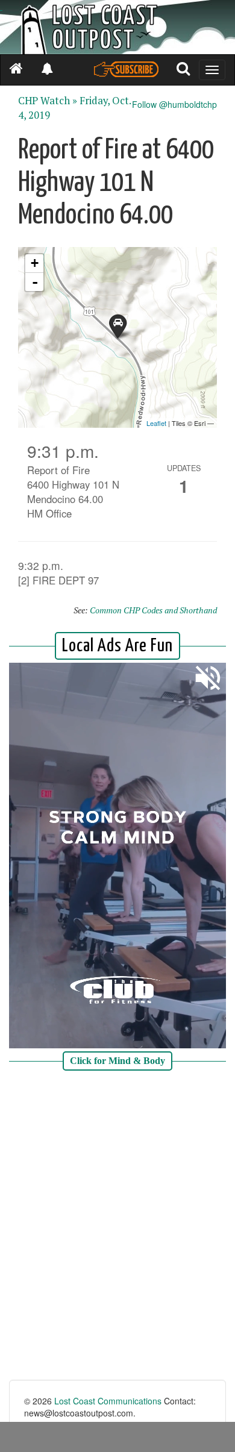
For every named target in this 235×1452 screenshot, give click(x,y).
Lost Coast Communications (107, 1401)
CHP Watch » (47, 100)
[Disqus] (117, 1226)
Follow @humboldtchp (174, 104)
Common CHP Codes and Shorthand (153, 610)
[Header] (117, 27)
